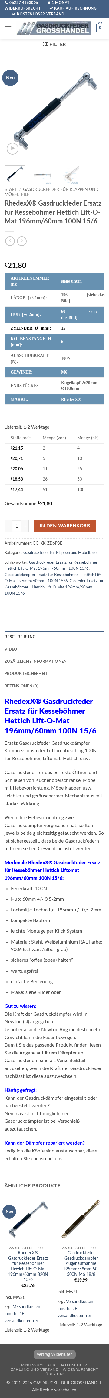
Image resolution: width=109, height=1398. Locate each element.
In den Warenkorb (65, 526)
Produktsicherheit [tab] (26, 674)
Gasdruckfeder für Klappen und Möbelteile (60, 553)
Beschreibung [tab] (20, 637)
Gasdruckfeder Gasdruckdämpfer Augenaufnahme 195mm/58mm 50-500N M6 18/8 (81, 1264)
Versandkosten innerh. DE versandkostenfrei (22, 1314)
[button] (8, 28)
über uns (55, 1374)
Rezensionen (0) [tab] (21, 686)
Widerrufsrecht (80, 1369)
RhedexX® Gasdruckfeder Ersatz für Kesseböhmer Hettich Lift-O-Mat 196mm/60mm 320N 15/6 (28, 1266)
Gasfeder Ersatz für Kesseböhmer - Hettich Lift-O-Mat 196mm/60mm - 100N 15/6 (54, 587)
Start (11, 190)
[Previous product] (21, 241)
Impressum (31, 1365)
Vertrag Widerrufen (55, 1354)
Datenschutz (73, 1365)
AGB (51, 1365)
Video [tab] (11, 649)
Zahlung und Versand (35, 1369)
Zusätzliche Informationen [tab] (36, 661)
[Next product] (10, 241)
